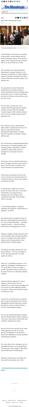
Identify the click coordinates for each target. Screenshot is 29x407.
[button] (5, 11)
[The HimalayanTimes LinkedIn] (17, 1)
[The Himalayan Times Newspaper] (14, 7)
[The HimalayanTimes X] (4, 1)
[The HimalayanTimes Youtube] (6, 1)
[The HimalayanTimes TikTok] (11, 1)
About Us (4, 400)
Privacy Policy (12, 400)
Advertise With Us (22, 400)
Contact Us (15, 402)
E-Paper (21, 402)
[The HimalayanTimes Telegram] (19, 1)
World (2, 17)
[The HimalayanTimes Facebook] (2, 1)
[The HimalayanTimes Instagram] (8, 1)
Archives (8, 402)
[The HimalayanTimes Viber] (15, 1)
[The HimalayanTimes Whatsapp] (13, 1)
